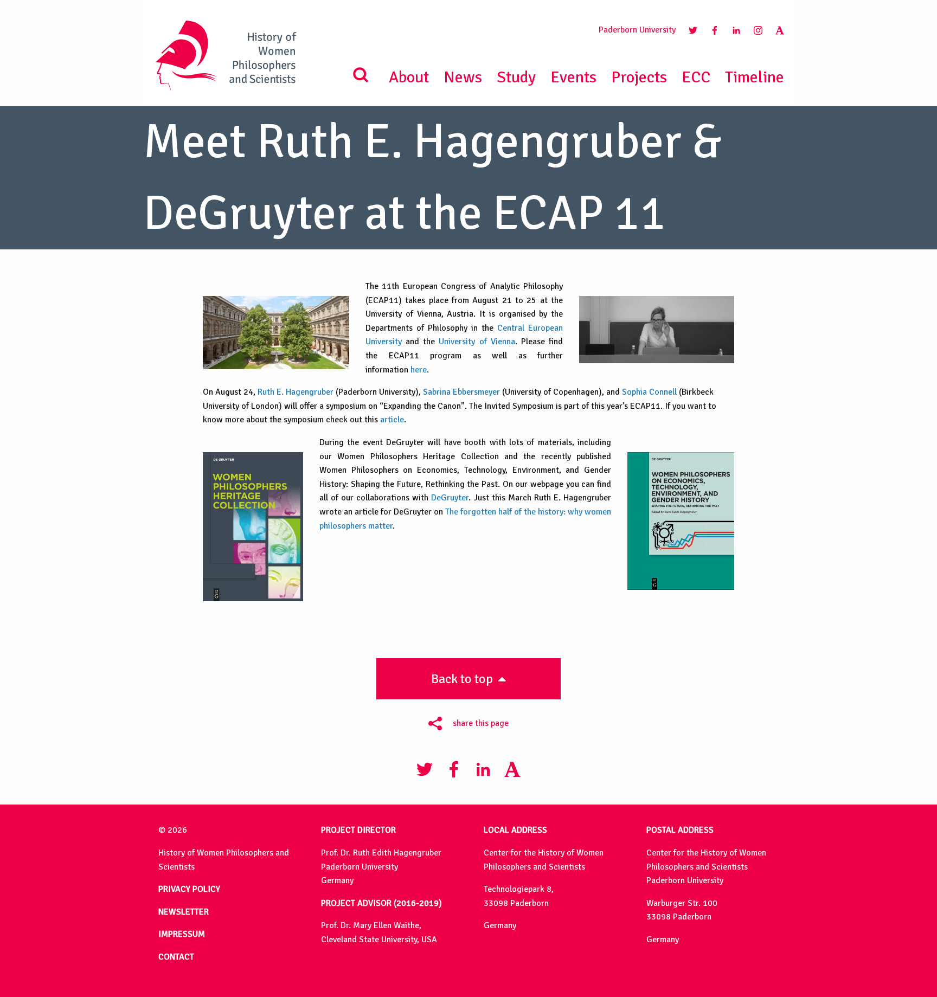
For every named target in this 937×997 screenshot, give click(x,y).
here (418, 369)
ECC (696, 77)
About (409, 77)
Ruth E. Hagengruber (295, 392)
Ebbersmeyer (476, 392)
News (463, 77)
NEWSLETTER (183, 911)
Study (516, 77)
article (392, 419)
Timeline (754, 77)
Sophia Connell (649, 392)
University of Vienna (477, 341)
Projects (639, 77)
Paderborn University (637, 29)
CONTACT (176, 956)
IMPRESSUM (181, 934)
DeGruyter (449, 497)
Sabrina (438, 392)
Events (573, 77)
